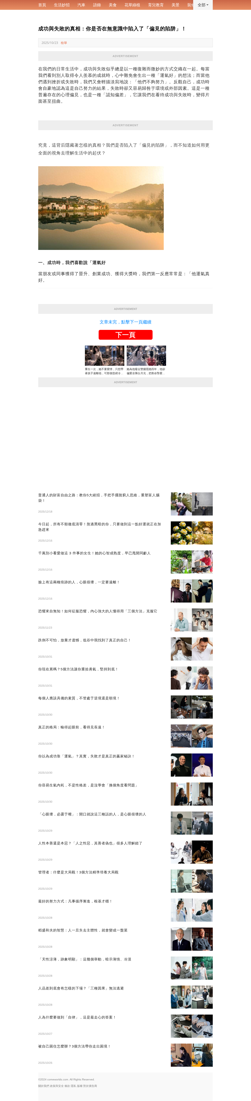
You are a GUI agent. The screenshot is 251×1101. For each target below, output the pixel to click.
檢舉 (64, 43)
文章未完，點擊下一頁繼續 (125, 321)
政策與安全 (57, 1085)
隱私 (73, 1085)
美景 (175, 5)
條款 (67, 1085)
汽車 (81, 5)
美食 (113, 5)
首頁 (42, 5)
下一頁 (125, 335)
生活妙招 (62, 5)
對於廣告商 (90, 1085)
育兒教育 (156, 5)
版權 (80, 1085)
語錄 (97, 5)
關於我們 (43, 1085)
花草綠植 (132, 5)
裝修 (191, 5)
